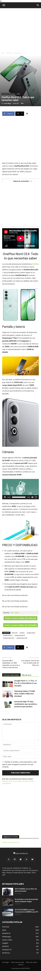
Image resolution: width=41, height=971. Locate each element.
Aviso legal (5, 962)
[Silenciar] (32, 497)
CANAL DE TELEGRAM (27, 625)
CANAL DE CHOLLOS (27, 618)
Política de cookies (31, 962)
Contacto (20, 964)
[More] (27, 114)
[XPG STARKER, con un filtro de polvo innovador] (7, 891)
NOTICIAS (9, 53)
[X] (26, 859)
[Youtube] (32, 859)
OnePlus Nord (31, 633)
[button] (38, 5)
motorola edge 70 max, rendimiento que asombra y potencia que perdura (25, 704)
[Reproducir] (5, 497)
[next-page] (7, 712)
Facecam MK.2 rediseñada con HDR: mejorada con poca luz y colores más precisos (11, 664)
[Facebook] (9, 859)
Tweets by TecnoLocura (10, 842)
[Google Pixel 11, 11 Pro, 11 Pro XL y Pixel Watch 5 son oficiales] (7, 683)
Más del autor (26, 675)
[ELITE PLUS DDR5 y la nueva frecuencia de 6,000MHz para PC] (7, 912)
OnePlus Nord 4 (7, 635)
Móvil (18, 94)
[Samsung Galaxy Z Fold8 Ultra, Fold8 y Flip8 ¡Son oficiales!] (7, 693)
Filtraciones (17, 53)
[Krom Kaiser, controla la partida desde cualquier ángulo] (7, 902)
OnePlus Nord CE (20, 635)
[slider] (18, 497)
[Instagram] (14, 859)
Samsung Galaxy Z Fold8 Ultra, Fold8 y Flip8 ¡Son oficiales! (24, 693)
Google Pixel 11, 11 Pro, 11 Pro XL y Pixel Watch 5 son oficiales (25, 683)
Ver (30, 181)
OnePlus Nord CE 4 (8, 638)
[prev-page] (3, 712)
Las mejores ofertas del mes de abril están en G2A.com (30, 663)
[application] (20, 489)
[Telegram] (20, 859)
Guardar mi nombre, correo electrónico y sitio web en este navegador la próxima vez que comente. (19, 764)
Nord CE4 (14, 633)
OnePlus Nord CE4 (22, 638)
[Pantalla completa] (36, 497)
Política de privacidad (17, 962)
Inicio (2, 53)
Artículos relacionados (11, 675)
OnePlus (22, 633)
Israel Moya (7, 103)
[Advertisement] (20, 29)
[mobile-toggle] (3, 5)
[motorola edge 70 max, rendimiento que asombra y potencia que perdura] (7, 704)
